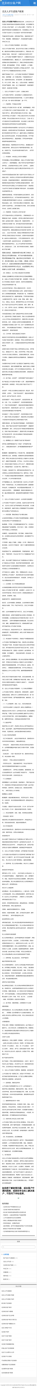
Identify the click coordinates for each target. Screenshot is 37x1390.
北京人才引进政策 (7, 1291)
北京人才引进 (8, 1261)
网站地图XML (33, 1385)
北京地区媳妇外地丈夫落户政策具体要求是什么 (16, 1231)
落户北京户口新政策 (10, 1258)
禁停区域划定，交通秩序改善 (11, 1223)
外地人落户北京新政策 (8, 1348)
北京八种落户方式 (7, 1327)
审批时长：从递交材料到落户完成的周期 (14, 1215)
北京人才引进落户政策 (8, 15)
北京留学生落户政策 (7, 1368)
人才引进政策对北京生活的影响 (12, 1217)
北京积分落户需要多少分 (8, 1323)
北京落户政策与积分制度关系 (11, 1209)
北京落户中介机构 (7, 1356)
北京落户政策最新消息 (8, 1344)
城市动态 (7, 1275)
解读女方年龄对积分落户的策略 (12, 1228)
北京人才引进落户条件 (8, 1299)
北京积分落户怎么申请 (8, 1315)
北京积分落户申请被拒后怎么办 (12, 1207)
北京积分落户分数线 (7, 1311)
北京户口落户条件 (7, 1340)
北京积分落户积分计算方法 (9, 1319)
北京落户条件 (5, 1332)
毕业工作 (7, 1268)
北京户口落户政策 (7, 1336)
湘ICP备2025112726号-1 (18, 1387)
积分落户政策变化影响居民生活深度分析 (14, 1212)
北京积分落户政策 (9, 1265)
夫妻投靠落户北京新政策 (8, 1364)
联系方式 (6, 1279)
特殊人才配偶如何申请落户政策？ (12, 1220)
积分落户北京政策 (7, 1303)
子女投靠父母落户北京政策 (9, 1360)
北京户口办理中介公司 (8, 1352)
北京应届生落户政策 (7, 1372)
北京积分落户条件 (7, 1307)
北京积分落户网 (16, 1385)
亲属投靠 (7, 1272)
